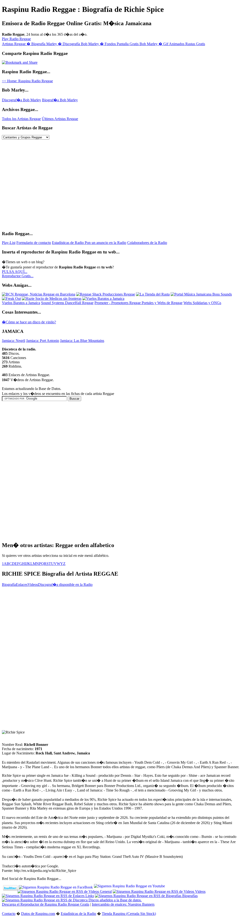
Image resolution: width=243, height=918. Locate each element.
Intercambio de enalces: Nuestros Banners (123, 904)
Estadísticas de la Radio (78, 914)
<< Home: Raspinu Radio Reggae (27, 81)
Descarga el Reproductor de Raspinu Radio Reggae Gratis (45, 904)
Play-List (8, 243)
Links (89, 896)
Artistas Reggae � (16, 44)
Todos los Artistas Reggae (21, 119)
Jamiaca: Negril (13, 341)
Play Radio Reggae (16, 39)
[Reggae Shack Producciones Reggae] (105, 294)
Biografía (9, 585)
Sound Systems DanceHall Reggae (67, 303)
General (105, 891)
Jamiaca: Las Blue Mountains (82, 341)
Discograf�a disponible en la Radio (65, 585)
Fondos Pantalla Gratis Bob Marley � (134, 44)
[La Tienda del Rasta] (153, 294)
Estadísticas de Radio (68, 243)
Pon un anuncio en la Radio (105, 243)
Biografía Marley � (47, 44)
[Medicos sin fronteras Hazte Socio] (51, 298)
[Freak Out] (11, 298)
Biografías (189, 896)
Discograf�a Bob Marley (21, 100)
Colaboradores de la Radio (147, 243)
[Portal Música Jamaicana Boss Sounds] (201, 294)
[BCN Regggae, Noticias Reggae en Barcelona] (38, 294)
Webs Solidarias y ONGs (202, 303)
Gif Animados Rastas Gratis (184, 44)
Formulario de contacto (33, 243)
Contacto (8, 914)
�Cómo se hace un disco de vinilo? (29, 322)
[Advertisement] (42, 434)
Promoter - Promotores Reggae (118, 303)
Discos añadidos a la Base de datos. (115, 900)
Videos (33, 585)
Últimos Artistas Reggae (60, 119)
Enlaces (22, 585)
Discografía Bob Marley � (84, 44)
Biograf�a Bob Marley (60, 100)
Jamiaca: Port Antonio (42, 341)
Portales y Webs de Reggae (162, 303)
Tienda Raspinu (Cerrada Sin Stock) (129, 914)
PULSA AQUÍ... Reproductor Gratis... (17, 274)
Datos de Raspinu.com (38, 914)
